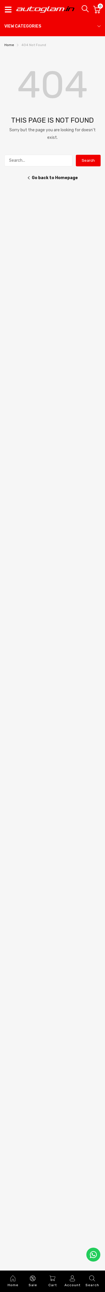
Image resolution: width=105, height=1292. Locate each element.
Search (88, 160)
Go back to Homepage (55, 177)
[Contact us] (93, 1255)
